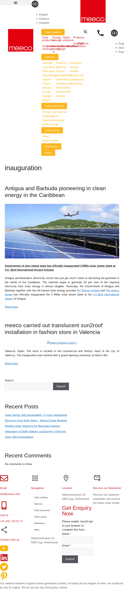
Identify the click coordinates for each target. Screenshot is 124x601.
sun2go (61, 48)
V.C (95, 294)
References (39, 523)
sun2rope (47, 48)
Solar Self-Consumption (19, 437)
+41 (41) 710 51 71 (11, 521)
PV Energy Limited (88, 290)
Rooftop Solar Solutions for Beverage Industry (32, 426)
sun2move (79, 46)
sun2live (51, 46)
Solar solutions (41, 497)
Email (66, 545)
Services (38, 504)
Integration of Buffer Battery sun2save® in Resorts (35, 431)
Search (9, 380)
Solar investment (42, 510)
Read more (11, 306)
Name (66, 533)
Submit (70, 559)
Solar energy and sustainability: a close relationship (36, 415)
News (36, 529)
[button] (15, 2)
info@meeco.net (10, 494)
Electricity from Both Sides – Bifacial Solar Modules (36, 420)
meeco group (40, 517)
